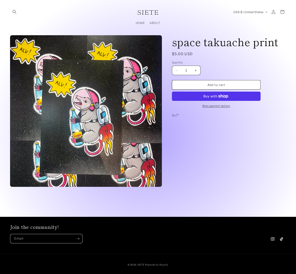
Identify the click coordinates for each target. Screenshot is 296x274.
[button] (14, 11)
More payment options (216, 105)
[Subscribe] (77, 238)
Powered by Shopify (156, 264)
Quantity (177, 62)
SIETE (140, 264)
